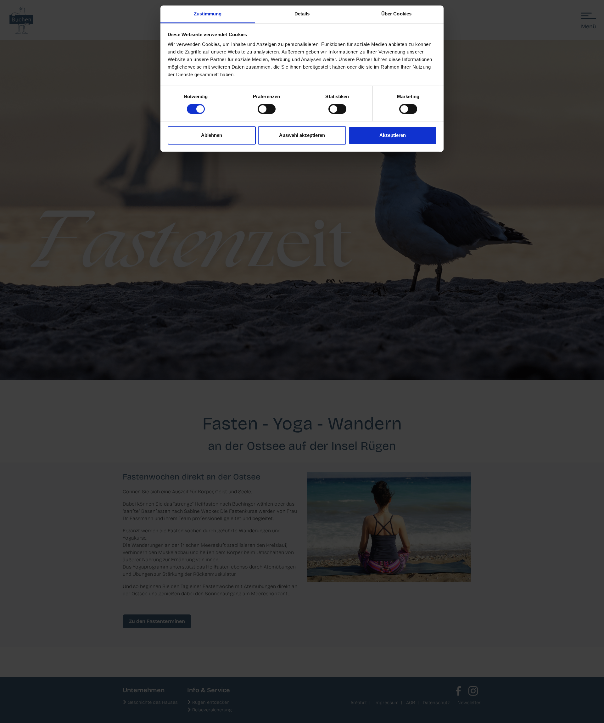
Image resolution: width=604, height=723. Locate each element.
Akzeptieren (392, 135)
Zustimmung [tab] (208, 13)
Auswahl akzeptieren (302, 135)
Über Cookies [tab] (396, 13)
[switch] (267, 109)
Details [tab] (302, 13)
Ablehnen (211, 135)
